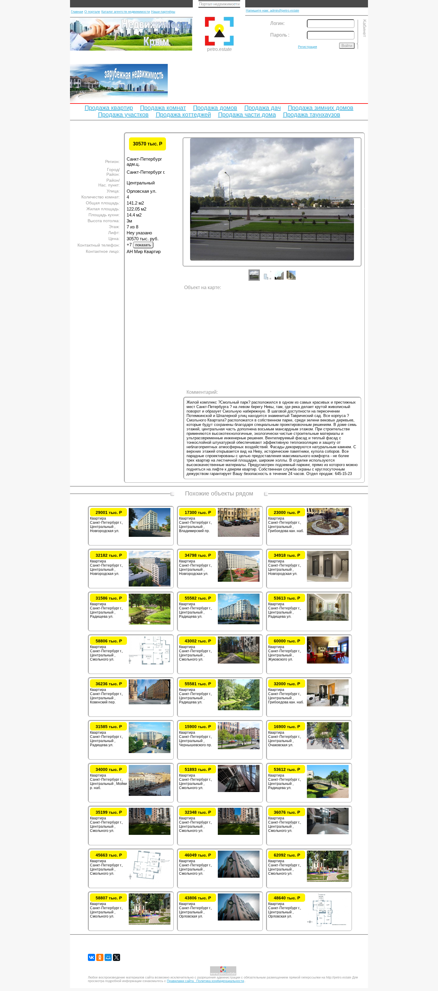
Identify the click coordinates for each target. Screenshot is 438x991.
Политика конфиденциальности (220, 981)
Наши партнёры (163, 11)
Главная (77, 11)
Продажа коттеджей (183, 114)
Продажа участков (123, 114)
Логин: (277, 23)
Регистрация (307, 46)
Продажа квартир (109, 107)
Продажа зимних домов (320, 107)
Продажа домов (215, 107)
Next (366, 208)
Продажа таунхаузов (311, 114)
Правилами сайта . (181, 981)
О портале (92, 11)
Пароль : (279, 34)
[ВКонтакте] (91, 957)
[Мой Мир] (108, 957)
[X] (116, 957)
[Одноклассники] (99, 957)
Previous (178, 208)
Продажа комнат (163, 107)
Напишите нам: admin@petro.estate (272, 10)
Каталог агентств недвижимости (125, 11)
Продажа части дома (247, 114)
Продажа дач (262, 107)
